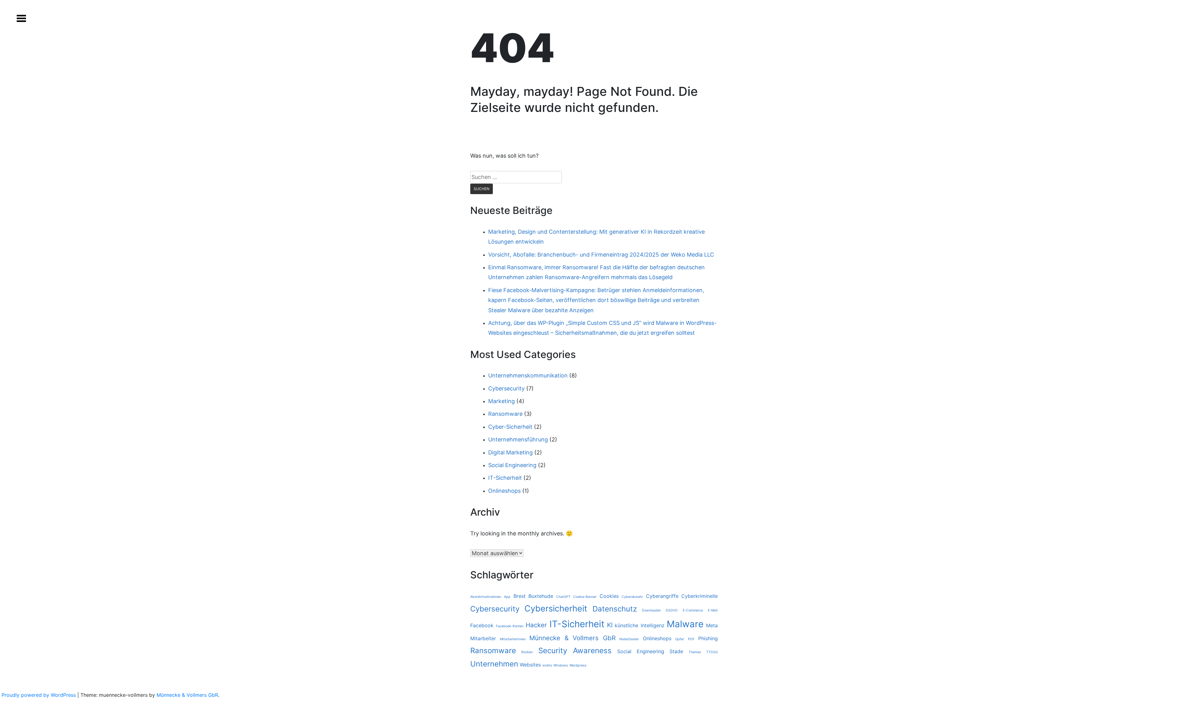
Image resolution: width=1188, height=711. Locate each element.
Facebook (481, 625)
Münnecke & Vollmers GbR (572, 638)
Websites (530, 665)
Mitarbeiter (483, 638)
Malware (685, 624)
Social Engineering (512, 465)
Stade (676, 651)
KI (610, 625)
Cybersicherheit (555, 608)
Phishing (708, 638)
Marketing (501, 401)
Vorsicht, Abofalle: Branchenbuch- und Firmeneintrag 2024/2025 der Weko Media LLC (601, 254)
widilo (547, 665)
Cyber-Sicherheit (510, 427)
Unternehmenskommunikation (528, 375)
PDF (691, 639)
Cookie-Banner (584, 597)
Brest (520, 596)
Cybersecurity (506, 388)
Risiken (527, 652)
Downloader (651, 610)
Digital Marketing (510, 452)
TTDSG (712, 652)
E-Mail (713, 610)
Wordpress (578, 665)
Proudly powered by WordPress (39, 695)
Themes (695, 652)
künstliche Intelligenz (640, 625)
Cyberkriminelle (699, 596)
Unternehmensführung (518, 439)
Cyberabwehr (632, 597)
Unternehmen (494, 663)
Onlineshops (504, 490)
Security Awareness (575, 650)
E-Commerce (693, 610)
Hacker (536, 625)
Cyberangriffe (662, 596)
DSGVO (672, 610)
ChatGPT (563, 597)
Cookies (609, 596)
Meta (712, 625)
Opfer (679, 639)
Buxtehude (540, 596)
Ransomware (505, 414)
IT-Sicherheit (505, 478)
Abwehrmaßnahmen (485, 597)
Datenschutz (614, 608)
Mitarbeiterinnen (513, 639)
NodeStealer (629, 639)
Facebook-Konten (509, 626)
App (507, 597)
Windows (560, 665)
